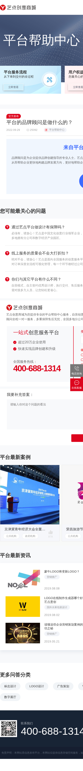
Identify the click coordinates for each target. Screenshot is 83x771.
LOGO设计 (36, 686)
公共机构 (11, 536)
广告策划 (63, 686)
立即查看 (13, 87)
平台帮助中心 (55, 129)
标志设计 (10, 686)
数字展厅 (10, 697)
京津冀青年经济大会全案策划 (25, 529)
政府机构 (30, 536)
